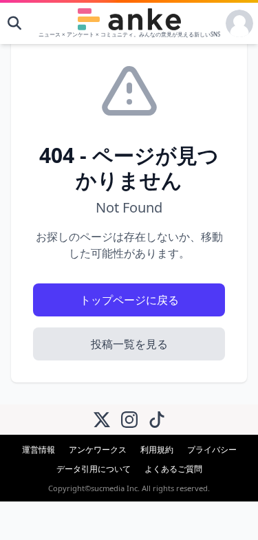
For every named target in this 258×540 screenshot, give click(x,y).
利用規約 (156, 449)
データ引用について (93, 469)
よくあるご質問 (173, 469)
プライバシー (212, 449)
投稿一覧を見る (129, 344)
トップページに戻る (129, 299)
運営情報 (38, 449)
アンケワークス (98, 449)
